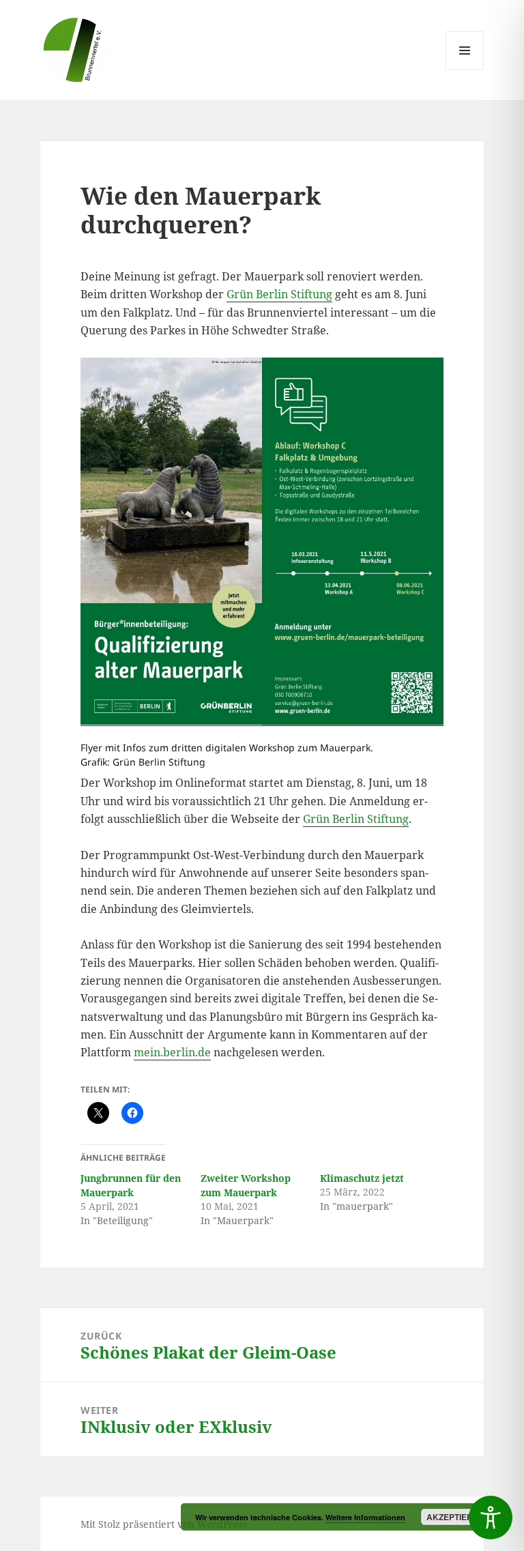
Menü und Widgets (465, 69)
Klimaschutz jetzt (362, 1178)
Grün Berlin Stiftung (279, 294)
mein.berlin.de (172, 1052)
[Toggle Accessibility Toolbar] (490, 1517)
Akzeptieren (455, 1517)
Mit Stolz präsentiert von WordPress (164, 1524)
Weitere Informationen (365, 1517)
